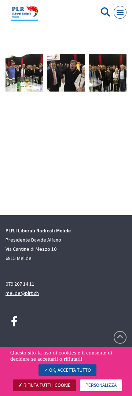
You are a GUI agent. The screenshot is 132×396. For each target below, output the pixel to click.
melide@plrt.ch (22, 293)
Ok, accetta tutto (69, 370)
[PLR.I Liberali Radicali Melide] (24, 16)
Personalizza (101, 385)
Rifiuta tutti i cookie (46, 385)
